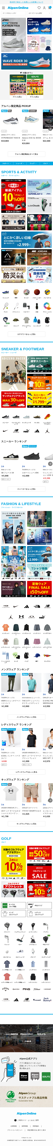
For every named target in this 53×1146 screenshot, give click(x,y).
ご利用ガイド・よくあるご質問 (28, 1120)
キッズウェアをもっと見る (26, 824)
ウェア (32, 163)
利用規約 (36, 1126)
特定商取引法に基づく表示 (36, 1130)
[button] (50, 129)
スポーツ (5, 163)
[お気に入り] (39, 8)
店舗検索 (28, 1041)
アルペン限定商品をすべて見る (26, 154)
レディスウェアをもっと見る (26, 772)
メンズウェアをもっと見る (26, 717)
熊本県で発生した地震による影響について (26, 2)
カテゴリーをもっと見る (26, 334)
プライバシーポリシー (15, 1130)
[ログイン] (44, 8)
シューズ (19, 163)
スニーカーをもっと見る (26, 489)
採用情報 (25, 1126)
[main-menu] (3, 8)
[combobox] (13, 13)
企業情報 (14, 1126)
